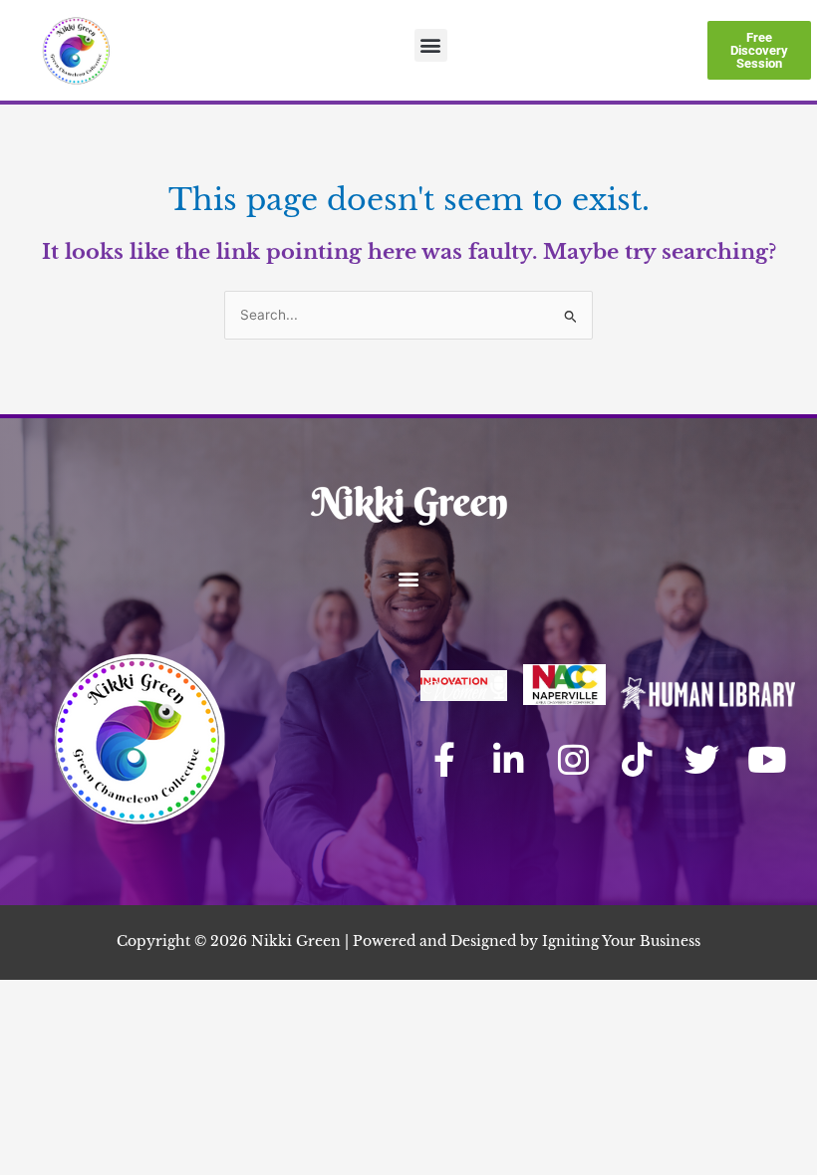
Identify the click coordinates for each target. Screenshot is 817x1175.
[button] (430, 45)
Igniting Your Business (621, 941)
